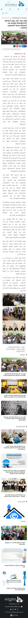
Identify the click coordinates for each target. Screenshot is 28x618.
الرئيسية (24, 17)
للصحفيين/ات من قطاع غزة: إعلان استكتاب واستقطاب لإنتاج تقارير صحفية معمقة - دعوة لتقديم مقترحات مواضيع (14, 472)
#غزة (23, 347)
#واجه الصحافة (20, 349)
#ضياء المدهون (20, 351)
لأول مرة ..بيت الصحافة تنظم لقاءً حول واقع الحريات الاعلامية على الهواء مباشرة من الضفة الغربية (15, 418)
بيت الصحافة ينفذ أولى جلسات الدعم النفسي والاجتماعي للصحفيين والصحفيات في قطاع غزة (14, 448)
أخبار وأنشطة (16, 17)
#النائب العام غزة (10, 349)
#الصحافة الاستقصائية (13, 347)
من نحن (23, 521)
